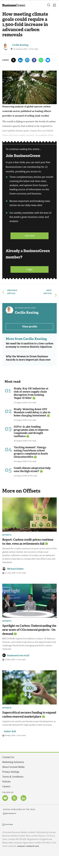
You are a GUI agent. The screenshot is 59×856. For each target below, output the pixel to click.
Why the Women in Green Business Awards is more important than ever (28, 358)
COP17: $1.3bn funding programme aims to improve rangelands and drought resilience (31, 431)
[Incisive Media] (7, 824)
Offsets (6, 534)
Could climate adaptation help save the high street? (32, 469)
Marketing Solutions (13, 762)
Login (29, 269)
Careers (6, 786)
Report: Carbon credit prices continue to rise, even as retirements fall (27, 542)
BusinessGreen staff (18, 655)
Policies (6, 781)
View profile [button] (29, 326)
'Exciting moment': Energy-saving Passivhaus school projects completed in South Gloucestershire (31, 452)
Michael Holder (15, 568)
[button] (48, 5)
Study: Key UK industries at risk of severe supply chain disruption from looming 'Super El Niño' (31, 393)
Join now (29, 235)
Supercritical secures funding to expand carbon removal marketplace (29, 714)
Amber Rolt (10, 731)
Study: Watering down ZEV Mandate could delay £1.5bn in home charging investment (32, 412)
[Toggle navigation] (53, 5)
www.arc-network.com (28, 846)
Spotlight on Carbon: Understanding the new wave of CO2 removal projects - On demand (29, 630)
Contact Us (8, 757)
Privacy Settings (10, 771)
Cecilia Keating (20, 44)
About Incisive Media (13, 767)
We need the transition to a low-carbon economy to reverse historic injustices (29, 345)
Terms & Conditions (12, 776)
